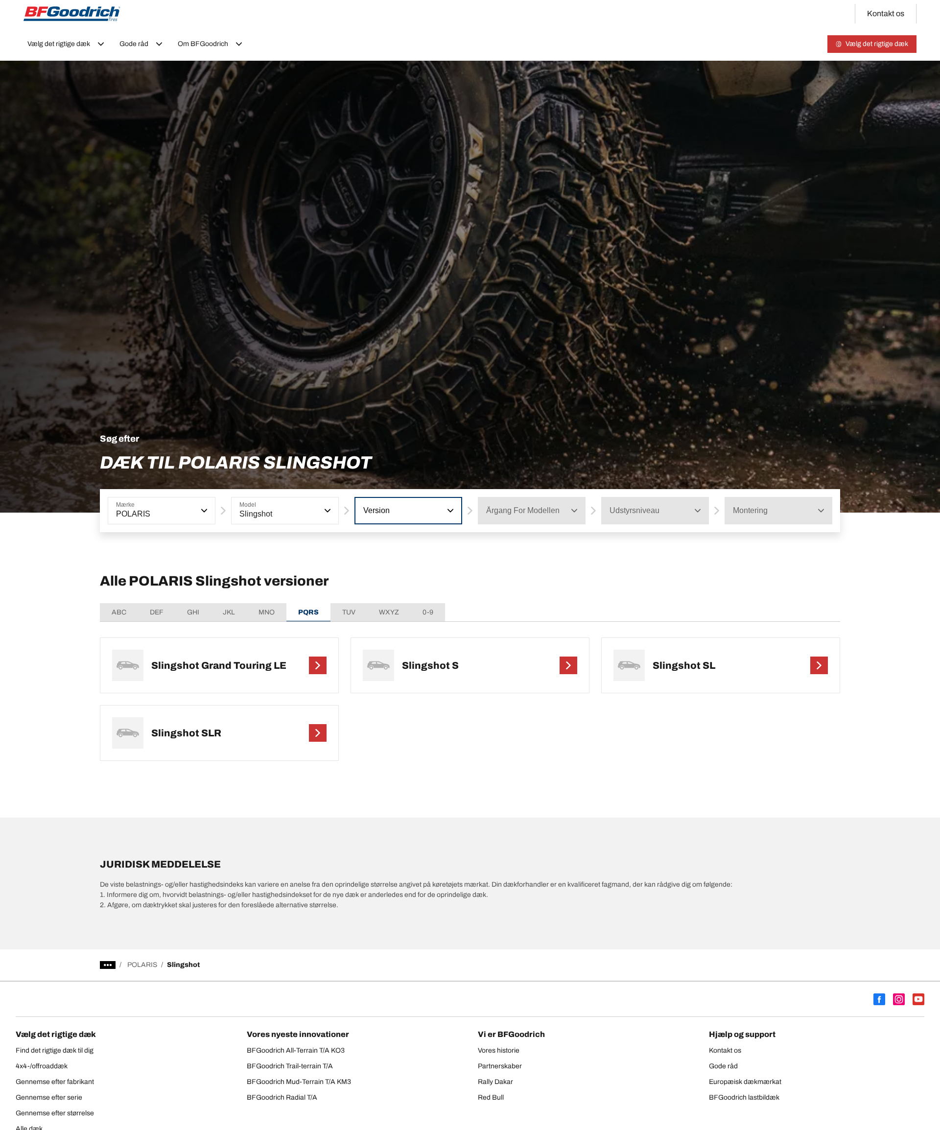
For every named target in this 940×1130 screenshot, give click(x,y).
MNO (266, 612)
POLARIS (142, 964)
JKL (229, 612)
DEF (157, 612)
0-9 (428, 612)
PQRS (308, 612)
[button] (203, 511)
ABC (119, 612)
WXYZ (389, 612)
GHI (193, 612)
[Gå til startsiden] (72, 14)
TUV (348, 612)
